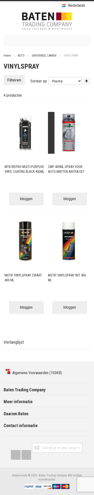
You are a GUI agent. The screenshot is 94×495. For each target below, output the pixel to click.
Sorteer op (38, 81)
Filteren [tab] (14, 80)
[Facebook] (15, 453)
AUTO (21, 55)
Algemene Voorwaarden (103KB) (36, 373)
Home (7, 55)
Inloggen (26, 199)
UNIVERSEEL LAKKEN (44, 55)
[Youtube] (26, 453)
